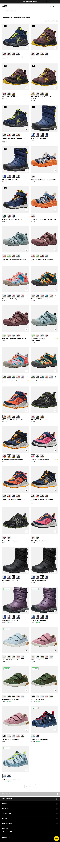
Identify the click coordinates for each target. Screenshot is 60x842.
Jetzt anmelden (30, 443)
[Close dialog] (44, 397)
